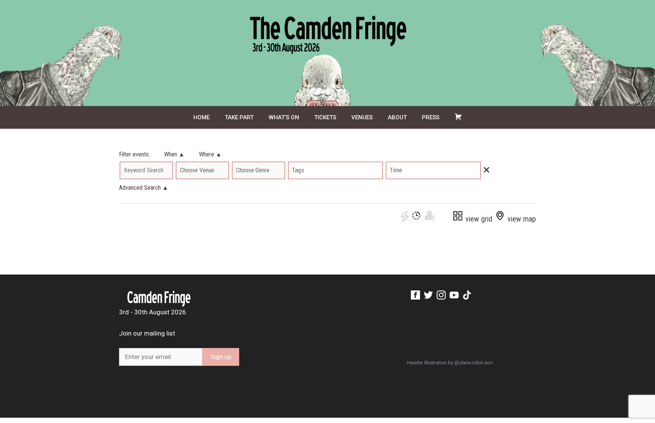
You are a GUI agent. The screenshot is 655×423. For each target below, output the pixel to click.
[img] (486, 170)
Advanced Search (143, 187)
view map (521, 218)
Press (430, 117)
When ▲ (174, 154)
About (397, 117)
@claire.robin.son (473, 362)
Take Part (239, 117)
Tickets (325, 117)
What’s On (284, 117)
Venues (362, 117)
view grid (478, 218)
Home (201, 117)
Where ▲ (210, 154)
